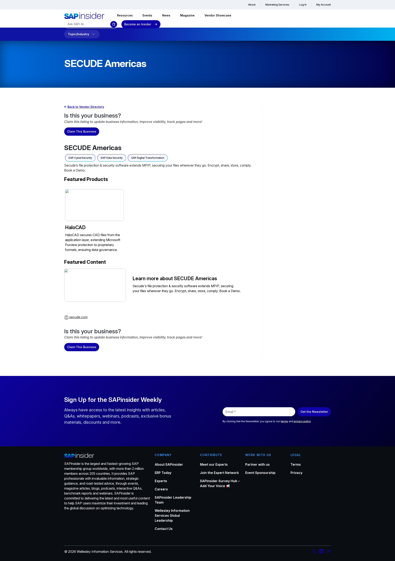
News (166, 15)
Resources (125, 15)
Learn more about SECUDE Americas (174, 278)
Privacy (296, 473)
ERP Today (163, 473)
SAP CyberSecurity (80, 157)
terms (284, 421)
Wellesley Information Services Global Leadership (172, 516)
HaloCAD (75, 227)
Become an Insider (137, 24)
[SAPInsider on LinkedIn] (321, 551)
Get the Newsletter (314, 411)
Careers (161, 489)
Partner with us (257, 464)
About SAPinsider (169, 464)
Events (147, 15)
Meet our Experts (214, 464)
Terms (295, 464)
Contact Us (164, 529)
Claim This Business (81, 131)
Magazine (187, 15)
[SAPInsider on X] (314, 551)
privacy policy (302, 421)
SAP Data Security (112, 157)
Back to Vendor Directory (85, 106)
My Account (323, 4)
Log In (303, 4)
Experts (161, 481)
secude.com (78, 317)
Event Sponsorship (260, 473)
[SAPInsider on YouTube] (329, 551)
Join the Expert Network (219, 473)
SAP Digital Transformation (147, 157)
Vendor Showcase (217, 15)
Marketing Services (277, 4)
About (252, 4)
